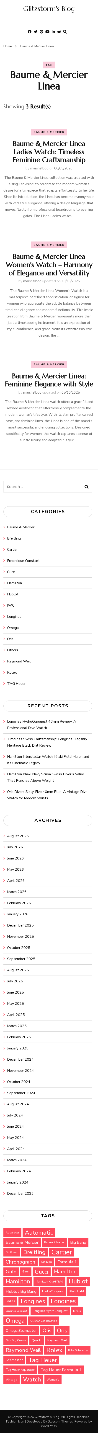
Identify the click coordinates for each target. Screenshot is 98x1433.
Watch (32, 1380)
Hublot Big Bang (21, 1291)
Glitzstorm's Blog (49, 8)
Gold (11, 1271)
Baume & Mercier (49, 132)
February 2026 (19, 903)
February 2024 (19, 1171)
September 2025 (21, 958)
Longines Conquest (16, 1311)
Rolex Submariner (78, 1350)
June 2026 (15, 858)
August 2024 (18, 1104)
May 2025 (15, 1003)
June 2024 (15, 1126)
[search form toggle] (65, 32)
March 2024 (17, 1160)
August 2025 (18, 970)
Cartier (12, 549)
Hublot (12, 594)
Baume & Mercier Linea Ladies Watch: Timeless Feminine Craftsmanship (49, 151)
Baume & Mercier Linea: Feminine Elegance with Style (49, 380)
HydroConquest (53, 1291)
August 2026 (18, 836)
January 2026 (17, 914)
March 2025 (17, 1025)
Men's (77, 1311)
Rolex (12, 672)
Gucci (11, 571)
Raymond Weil (19, 661)
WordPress (49, 1426)
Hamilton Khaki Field (49, 1282)
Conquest (46, 1262)
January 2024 (17, 1182)
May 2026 (15, 869)
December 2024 (20, 1059)
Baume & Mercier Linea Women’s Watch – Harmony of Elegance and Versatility (49, 264)
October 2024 (18, 1081)
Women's (53, 1379)
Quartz (37, 1340)
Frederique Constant (23, 560)
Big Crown (12, 1252)
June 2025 (15, 992)
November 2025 (20, 936)
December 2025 (20, 925)
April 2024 (16, 1148)
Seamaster (14, 1360)
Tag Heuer (42, 1360)
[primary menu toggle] (47, 18)
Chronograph (20, 1262)
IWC (10, 605)
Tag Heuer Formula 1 (61, 1370)
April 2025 (16, 1014)
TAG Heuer (16, 683)
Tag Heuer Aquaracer (20, 1370)
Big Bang (78, 1242)
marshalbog (39, 168)
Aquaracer (12, 1232)
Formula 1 (67, 1262)
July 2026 (15, 847)
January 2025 (17, 1048)
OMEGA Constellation (43, 1321)
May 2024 (15, 1137)
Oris (10, 638)
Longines (14, 616)
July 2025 (15, 981)
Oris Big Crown (16, 1340)
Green (25, 1271)
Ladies (10, 1301)
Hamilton (14, 583)
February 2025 (19, 1037)
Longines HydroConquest (50, 1311)
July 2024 (15, 1115)
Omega (13, 627)
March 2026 (17, 891)
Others (12, 650)
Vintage (11, 1379)
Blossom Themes (60, 1421)
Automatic (39, 1232)
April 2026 (16, 880)
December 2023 (20, 1193)
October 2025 (18, 947)
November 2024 (20, 1070)
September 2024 (21, 1093)
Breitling (14, 538)
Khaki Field (77, 1291)
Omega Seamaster (21, 1330)
